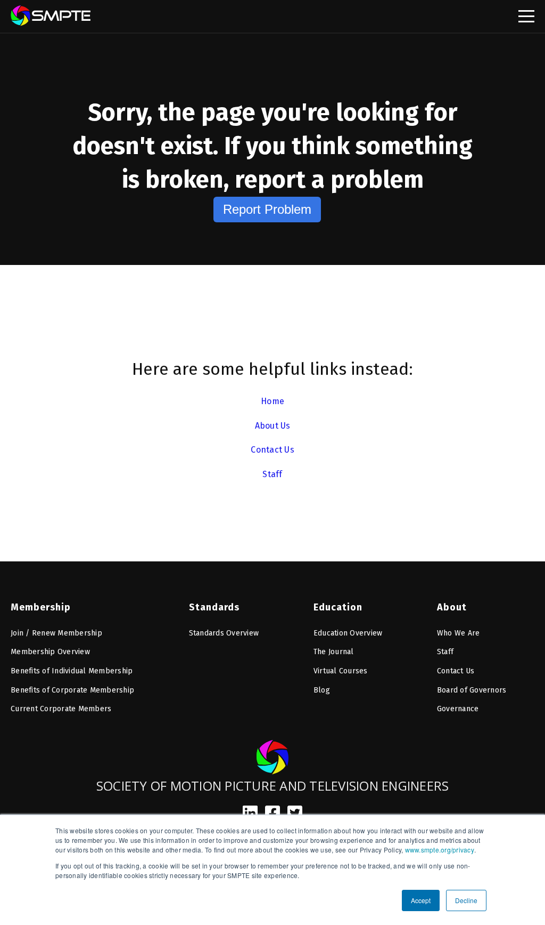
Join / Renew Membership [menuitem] (56, 633)
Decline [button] (466, 900)
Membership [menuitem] (41, 607)
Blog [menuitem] (321, 690)
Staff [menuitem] (445, 651)
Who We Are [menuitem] (458, 633)
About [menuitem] (452, 607)
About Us (273, 426)
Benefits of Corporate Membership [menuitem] (72, 690)
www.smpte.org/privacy (439, 849)
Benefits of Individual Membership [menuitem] (72, 670)
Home (272, 401)
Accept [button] (421, 900)
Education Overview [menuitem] (348, 633)
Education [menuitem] (337, 607)
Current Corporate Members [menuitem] (61, 708)
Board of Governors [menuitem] (472, 690)
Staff (272, 474)
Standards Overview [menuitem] (224, 633)
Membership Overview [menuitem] (50, 651)
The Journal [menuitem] (333, 651)
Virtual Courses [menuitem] (340, 670)
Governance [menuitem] (458, 708)
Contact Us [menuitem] (456, 670)
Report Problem (267, 209)
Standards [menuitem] (214, 607)
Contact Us (272, 450)
